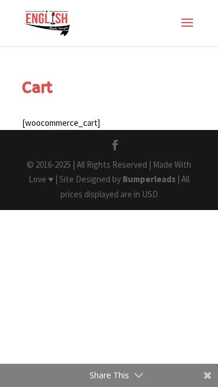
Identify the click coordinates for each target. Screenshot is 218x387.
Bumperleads (149, 179)
